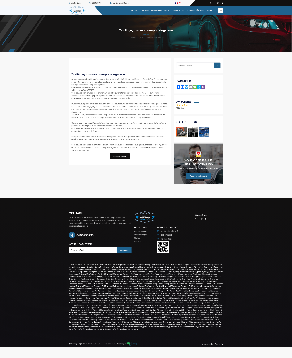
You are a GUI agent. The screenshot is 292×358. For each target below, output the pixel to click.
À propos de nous (140, 231)
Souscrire (124, 250)
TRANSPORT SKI (178, 10)
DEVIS (166, 10)
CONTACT (211, 10)
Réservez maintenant (198, 176)
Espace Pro (219, 344)
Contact (137, 241)
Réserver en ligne (140, 235)
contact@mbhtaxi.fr (170, 231)
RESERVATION (156, 10)
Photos (137, 238)
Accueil (146, 34)
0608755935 (166, 235)
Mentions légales (207, 344)
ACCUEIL (134, 10)
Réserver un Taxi (119, 156)
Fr (180, 3)
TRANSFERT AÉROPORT (195, 10)
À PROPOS (145, 10)
